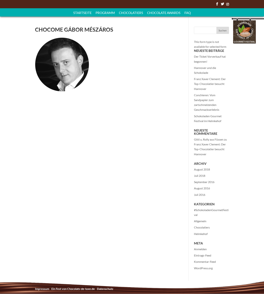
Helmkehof (201, 233)
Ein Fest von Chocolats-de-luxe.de (73, 288)
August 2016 (202, 188)
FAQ (187, 13)
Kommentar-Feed (205, 261)
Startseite (82, 13)
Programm (105, 13)
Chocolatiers (131, 13)
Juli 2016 (199, 194)
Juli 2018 (199, 175)
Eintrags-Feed (202, 255)
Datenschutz (105, 288)
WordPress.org (203, 268)
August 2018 (202, 169)
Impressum (42, 288)
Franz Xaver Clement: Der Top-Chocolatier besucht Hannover (210, 83)
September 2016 (204, 182)
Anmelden (200, 249)
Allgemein (200, 221)
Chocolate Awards (163, 13)
